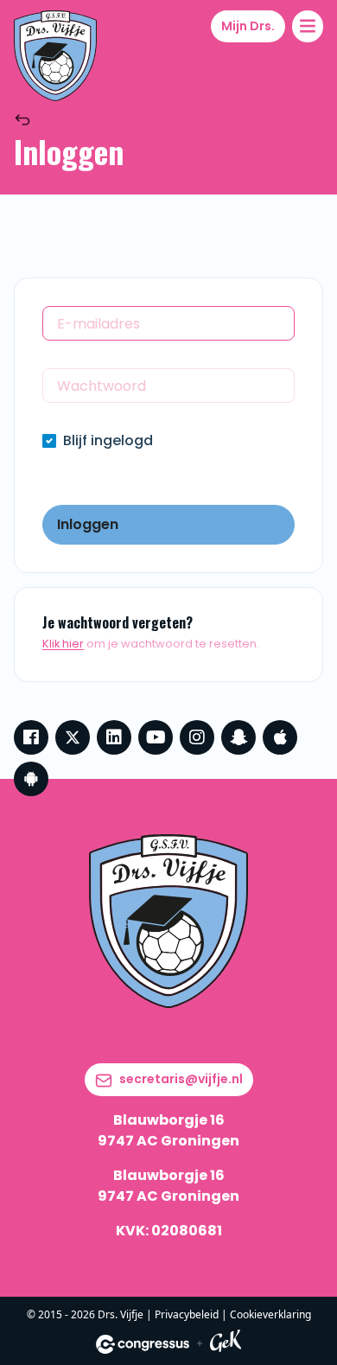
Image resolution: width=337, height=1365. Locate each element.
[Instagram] (197, 737)
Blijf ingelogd (108, 440)
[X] (72, 737)
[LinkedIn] (114, 737)
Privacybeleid (187, 1314)
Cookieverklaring (270, 1314)
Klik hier (63, 643)
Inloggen (87, 524)
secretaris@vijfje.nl (181, 1079)
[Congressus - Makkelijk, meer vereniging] (142, 1344)
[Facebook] (31, 737)
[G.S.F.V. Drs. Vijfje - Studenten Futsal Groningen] (55, 55)
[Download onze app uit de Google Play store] (31, 779)
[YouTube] (155, 737)
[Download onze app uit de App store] (280, 737)
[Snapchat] (238, 737)
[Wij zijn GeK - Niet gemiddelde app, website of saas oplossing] (225, 1344)
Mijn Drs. (248, 26)
